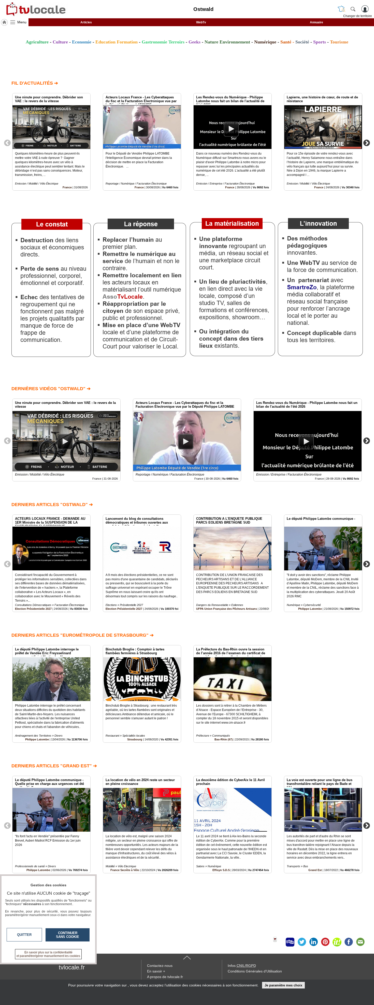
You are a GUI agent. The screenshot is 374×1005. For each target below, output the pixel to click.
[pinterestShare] (325, 942)
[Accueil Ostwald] (4, 22)
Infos (242, 966)
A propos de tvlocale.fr (165, 977)
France (67, 187)
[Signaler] (278, 942)
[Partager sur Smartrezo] (290, 942)
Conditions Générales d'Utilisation (255, 971)
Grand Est (315, 870)
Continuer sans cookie (67, 935)
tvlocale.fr (72, 967)
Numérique (265, 41)
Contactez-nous (159, 966)
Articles (86, 22)
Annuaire (316, 22)
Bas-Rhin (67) (223, 739)
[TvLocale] (35, 9)
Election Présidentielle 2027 (33, 608)
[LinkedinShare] (313, 942)
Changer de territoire (357, 16)
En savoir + (156, 971)
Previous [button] (7, 142)
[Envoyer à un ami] (360, 942)
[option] (51, 142)
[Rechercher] (353, 9)
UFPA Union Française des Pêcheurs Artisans (226, 608)
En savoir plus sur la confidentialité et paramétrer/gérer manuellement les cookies (48, 954)
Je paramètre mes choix (283, 985)
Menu (21, 22)
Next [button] (366, 142)
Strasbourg (134, 739)
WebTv (201, 22)
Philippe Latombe (310, 608)
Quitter (24, 935)
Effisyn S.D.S (221, 870)
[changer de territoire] (341, 9)
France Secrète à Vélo (124, 870)
